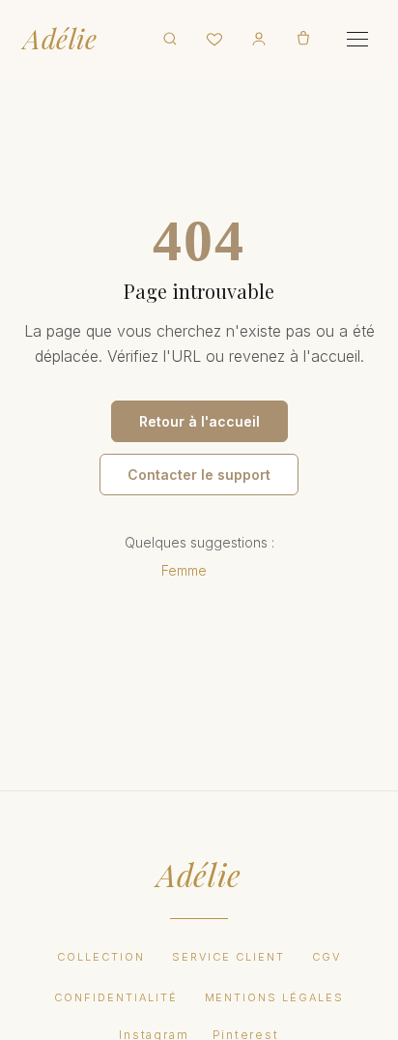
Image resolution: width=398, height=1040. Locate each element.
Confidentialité (116, 997)
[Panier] (303, 38)
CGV (326, 957)
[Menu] (357, 38)
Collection (101, 957)
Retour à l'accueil (199, 421)
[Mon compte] (258, 38)
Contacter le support (199, 474)
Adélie (60, 38)
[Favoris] (214, 38)
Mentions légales (275, 997)
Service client (228, 957)
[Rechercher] (170, 38)
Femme (184, 570)
